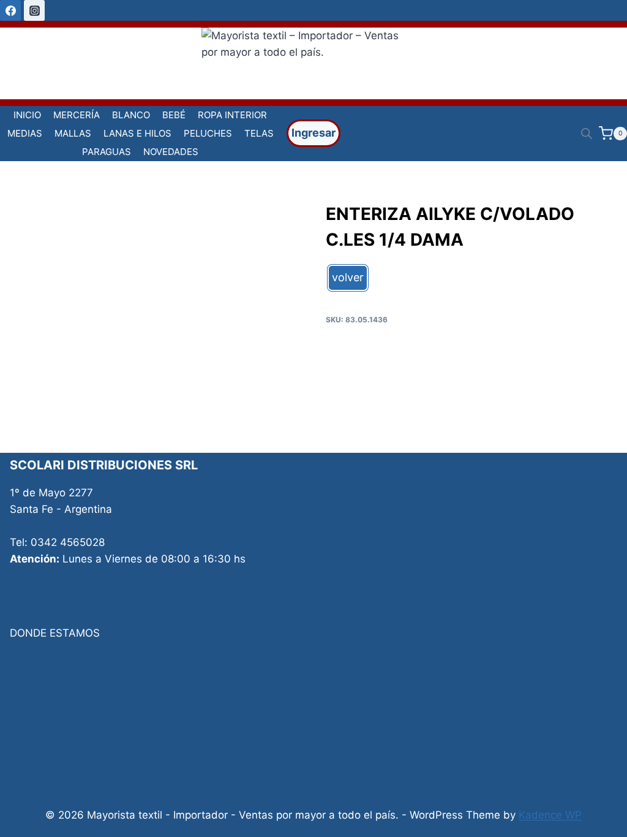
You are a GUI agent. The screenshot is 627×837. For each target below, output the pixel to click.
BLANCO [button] (131, 115)
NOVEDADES (170, 151)
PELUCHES (208, 133)
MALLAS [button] (72, 133)
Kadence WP (550, 815)
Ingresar (313, 132)
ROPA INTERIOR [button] (232, 115)
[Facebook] (10, 10)
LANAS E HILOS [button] (137, 133)
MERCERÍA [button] (76, 115)
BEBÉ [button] (174, 115)
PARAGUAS (106, 151)
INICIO (27, 115)
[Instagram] (34, 10)
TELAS (259, 133)
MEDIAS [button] (24, 133)
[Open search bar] (586, 133)
